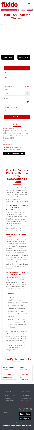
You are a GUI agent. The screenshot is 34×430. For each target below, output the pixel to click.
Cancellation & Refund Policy (25, 400)
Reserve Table (9, 68)
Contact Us (8, 413)
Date (6, 90)
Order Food (7, 57)
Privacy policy (25, 395)
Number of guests (11, 107)
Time (6, 99)
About (8, 392)
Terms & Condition (8, 395)
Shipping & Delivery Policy (8, 400)
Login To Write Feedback (14, 153)
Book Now (17, 117)
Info (6, 77)
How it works (25, 392)
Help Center (8, 409)
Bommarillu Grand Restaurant (23, 377)
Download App (24, 57)
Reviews (7, 72)
